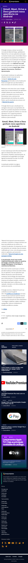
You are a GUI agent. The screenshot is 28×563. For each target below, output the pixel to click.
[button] (2, 2)
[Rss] (2, 546)
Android (5, 6)
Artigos (4, 391)
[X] (5, 543)
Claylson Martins (9, 19)
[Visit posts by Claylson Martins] (3, 329)
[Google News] (12, 543)
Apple (5, 437)
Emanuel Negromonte (7, 372)
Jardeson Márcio (8, 464)
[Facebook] (26, 329)
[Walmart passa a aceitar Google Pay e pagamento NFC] (14, 416)
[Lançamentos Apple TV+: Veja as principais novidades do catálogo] (14, 453)
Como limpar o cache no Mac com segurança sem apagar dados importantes (12, 369)
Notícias (11, 437)
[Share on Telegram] (12, 22)
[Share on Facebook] (4, 22)
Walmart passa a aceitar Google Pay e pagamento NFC (13, 427)
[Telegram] (23, 543)
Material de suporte (8, 102)
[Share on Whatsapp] (10, 22)
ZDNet (5, 309)
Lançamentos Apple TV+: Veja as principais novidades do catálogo (13, 442)
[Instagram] (16, 543)
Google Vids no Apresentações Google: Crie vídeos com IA (13, 402)
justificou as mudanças (13, 294)
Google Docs (22, 316)
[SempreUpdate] (14, 1)
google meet (4, 318)
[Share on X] (7, 22)
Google (17, 316)
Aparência (8, 316)
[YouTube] (9, 543)
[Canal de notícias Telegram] (6, 546)
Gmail (13, 316)
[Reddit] (19, 543)
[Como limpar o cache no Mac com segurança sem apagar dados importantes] (14, 357)
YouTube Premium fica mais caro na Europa (13, 394)
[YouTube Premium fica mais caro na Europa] (14, 383)
